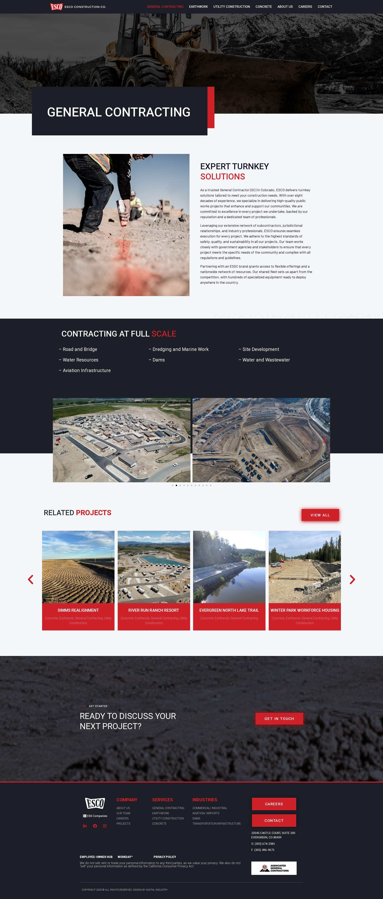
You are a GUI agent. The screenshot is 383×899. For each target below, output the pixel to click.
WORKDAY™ (125, 857)
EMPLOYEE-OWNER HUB (96, 857)
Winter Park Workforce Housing (304, 610)
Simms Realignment (78, 610)
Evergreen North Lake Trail (229, 610)
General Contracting (165, 7)
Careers (305, 7)
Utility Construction (231, 7)
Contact (325, 7)
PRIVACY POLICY (165, 857)
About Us (285, 7)
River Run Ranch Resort (153, 610)
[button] (58, 440)
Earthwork (198, 7)
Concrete (264, 7)
